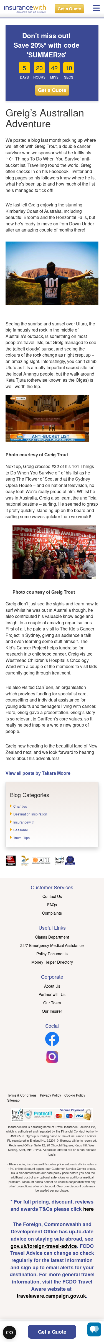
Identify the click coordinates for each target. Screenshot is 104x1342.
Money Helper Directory (52, 962)
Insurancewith (23, 822)
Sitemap (13, 1100)
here (88, 1208)
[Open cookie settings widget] (9, 1332)
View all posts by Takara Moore (38, 773)
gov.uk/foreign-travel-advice (44, 1246)
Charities (20, 806)
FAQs (52, 904)
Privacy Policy (50, 1095)
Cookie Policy (74, 1095)
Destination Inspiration (30, 814)
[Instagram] (52, 1062)
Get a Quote (69, 9)
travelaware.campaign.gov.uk (51, 1295)
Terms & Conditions (22, 1095)
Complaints (52, 913)
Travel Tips (21, 837)
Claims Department (52, 937)
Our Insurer (52, 1011)
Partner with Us (52, 994)
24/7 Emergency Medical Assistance (52, 945)
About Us (52, 986)
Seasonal (20, 829)
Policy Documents (52, 953)
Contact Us (52, 896)
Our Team (52, 1002)
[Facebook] (52, 1044)
